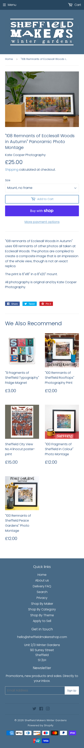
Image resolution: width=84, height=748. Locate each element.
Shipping (11, 169)
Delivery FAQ (42, 586)
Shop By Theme (42, 615)
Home (9, 59)
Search (42, 592)
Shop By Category (42, 609)
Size (7, 180)
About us (42, 580)
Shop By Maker (42, 603)
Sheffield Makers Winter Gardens (46, 720)
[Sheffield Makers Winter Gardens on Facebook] (41, 709)
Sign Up (71, 690)
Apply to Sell (42, 621)
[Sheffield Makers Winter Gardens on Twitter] (34, 709)
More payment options (42, 222)
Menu (12, 5)
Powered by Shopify (40, 725)
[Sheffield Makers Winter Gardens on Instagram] (48, 709)
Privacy (42, 598)
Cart (77, 5)
